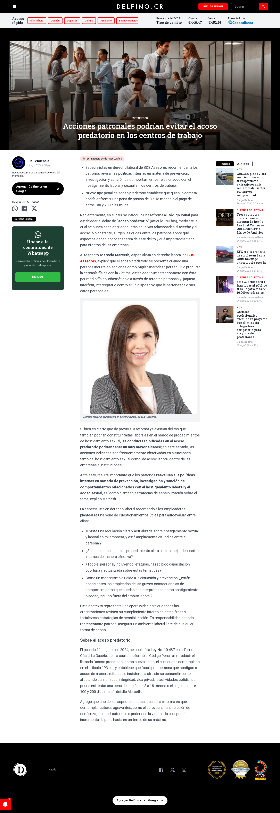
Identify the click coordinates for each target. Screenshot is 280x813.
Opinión (55, 20)
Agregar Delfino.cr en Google (31, 189)
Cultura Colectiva (250, 210)
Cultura (89, 20)
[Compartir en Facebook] (24, 208)
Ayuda (52, 769)
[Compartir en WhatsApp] (15, 208)
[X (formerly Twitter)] (172, 769)
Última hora (36, 20)
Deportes (72, 20)
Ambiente (106, 20)
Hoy (239, 169)
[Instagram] (184, 769)
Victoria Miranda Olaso (250, 237)
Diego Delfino (245, 200)
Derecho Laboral (24, 219)
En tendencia (140, 118)
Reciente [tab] (225, 163)
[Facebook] (161, 769)
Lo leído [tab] (243, 163)
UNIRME (38, 277)
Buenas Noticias (128, 20)
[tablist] (242, 163)
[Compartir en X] (34, 208)
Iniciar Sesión (213, 6)
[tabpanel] (242, 257)
